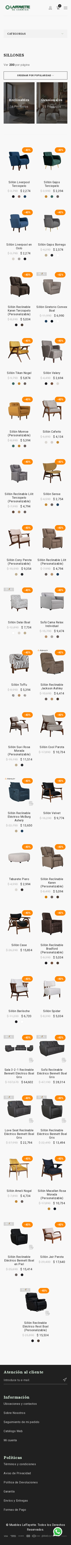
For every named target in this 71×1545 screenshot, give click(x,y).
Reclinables (19, 100)
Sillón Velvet (52, 813)
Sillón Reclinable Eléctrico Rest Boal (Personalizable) (36, 1326)
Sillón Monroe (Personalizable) (19, 433)
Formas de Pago (15, 1509)
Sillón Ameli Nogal (19, 1191)
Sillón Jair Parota (52, 1257)
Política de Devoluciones (21, 1482)
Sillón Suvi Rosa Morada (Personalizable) (19, 750)
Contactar (62, 1379)
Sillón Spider (52, 1011)
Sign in (50, 8)
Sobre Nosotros (14, 1413)
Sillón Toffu (19, 684)
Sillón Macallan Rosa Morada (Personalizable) (52, 1194)
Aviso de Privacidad (17, 1473)
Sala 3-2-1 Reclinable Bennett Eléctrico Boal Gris (19, 1073)
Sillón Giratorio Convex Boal (51, 308)
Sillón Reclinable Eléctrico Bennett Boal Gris (52, 1134)
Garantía (9, 1491)
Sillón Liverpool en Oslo (19, 246)
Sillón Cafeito (52, 431)
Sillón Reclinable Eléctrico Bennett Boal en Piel (19, 1260)
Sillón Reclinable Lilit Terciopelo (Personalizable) (19, 497)
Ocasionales (51, 100)
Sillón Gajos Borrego (52, 244)
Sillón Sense (51, 494)
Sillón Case (19, 945)
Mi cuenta (10, 1440)
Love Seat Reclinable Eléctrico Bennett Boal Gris (19, 1134)
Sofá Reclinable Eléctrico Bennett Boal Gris (52, 1073)
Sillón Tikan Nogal (19, 373)
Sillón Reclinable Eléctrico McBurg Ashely (19, 816)
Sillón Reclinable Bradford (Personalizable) (52, 948)
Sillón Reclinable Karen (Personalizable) (52, 882)
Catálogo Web (13, 1431)
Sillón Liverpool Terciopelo (19, 184)
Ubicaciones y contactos (20, 1404)
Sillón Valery (51, 373)
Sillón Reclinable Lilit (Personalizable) (52, 561)
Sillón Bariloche (19, 1011)
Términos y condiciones (20, 1464)
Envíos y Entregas (16, 1500)
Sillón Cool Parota (52, 747)
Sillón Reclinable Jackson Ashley (52, 686)
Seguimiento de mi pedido (21, 1422)
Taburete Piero (19, 879)
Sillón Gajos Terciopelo (52, 184)
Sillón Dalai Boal (19, 622)
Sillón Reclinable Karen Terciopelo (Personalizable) (19, 310)
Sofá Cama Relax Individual (52, 624)
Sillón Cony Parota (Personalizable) (19, 561)
